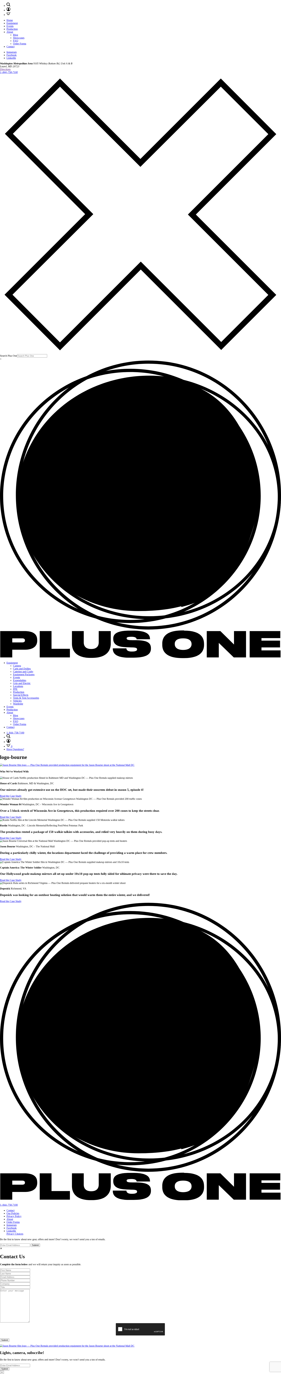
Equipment (12, 23)
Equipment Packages (23, 674)
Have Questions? (15, 749)
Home (10, 20)
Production (12, 29)
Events (10, 26)
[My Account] (8, 10)
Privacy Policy (14, 1216)
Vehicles (17, 700)
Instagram (12, 52)
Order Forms (19, 43)
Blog (15, 34)
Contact (10, 46)
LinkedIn (11, 58)
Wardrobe (18, 703)
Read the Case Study (10, 796)
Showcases (18, 37)
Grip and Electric (22, 683)
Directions (5, 69)
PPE (15, 689)
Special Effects (20, 695)
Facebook (12, 55)
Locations (18, 686)
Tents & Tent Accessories (26, 698)
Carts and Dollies (22, 668)
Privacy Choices (15, 1233)
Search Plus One (8, 355)
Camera (17, 665)
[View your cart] (8, 14)
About (10, 32)
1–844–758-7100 (9, 72)
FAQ (15, 40)
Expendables (19, 680)
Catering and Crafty (23, 671)
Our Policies (13, 1213)
